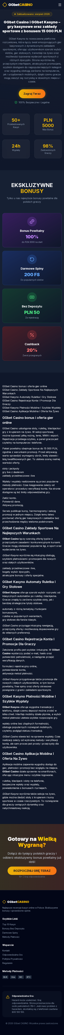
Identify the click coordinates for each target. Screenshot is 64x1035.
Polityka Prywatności (12, 959)
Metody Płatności (10, 937)
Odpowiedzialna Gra (12, 954)
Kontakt (6, 950)
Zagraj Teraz (32, 93)
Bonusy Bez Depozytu (13, 928)
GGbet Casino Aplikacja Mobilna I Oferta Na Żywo (30, 411)
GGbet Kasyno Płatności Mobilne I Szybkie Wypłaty (31, 407)
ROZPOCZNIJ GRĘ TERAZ (32, 871)
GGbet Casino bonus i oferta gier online (24, 386)
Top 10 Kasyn (9, 924)
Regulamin (7, 963)
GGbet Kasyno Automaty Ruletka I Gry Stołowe (29, 396)
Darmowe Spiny (10, 932)
